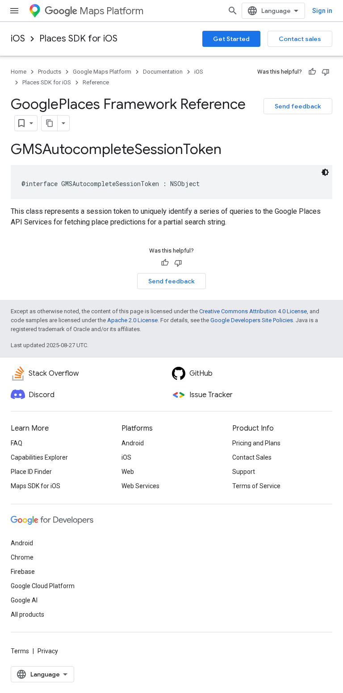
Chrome (22, 557)
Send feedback (298, 106)
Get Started (231, 39)
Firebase (23, 571)
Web (127, 471)
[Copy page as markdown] (50, 123)
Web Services (140, 486)
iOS (18, 38)
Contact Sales (252, 457)
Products (49, 71)
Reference (96, 82)
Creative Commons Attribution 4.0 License (253, 311)
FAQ (16, 443)
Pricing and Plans (256, 443)
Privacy (48, 651)
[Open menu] (14, 10)
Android (132, 443)
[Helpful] (312, 72)
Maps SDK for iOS (35, 486)
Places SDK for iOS (78, 38)
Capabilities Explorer (39, 457)
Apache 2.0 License (132, 320)
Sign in (322, 10)
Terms (20, 651)
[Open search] (232, 10)
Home (18, 71)
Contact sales (300, 39)
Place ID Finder (31, 471)
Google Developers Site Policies (251, 320)
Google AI (24, 600)
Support (243, 471)
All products (27, 614)
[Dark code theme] (325, 172)
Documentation (163, 71)
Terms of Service (256, 486)
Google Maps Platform (102, 71)
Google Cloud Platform (43, 585)
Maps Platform (111, 11)
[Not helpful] (325, 72)
